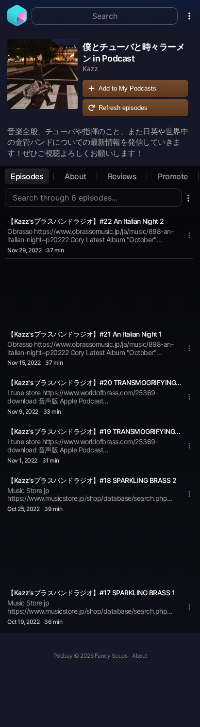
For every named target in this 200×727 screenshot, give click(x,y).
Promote (173, 176)
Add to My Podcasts (127, 88)
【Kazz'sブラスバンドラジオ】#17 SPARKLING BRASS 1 (91, 592)
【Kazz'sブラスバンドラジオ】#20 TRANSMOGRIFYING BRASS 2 (94, 382)
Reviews (122, 176)
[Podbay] (17, 23)
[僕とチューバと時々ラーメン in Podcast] (42, 80)
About (75, 176)
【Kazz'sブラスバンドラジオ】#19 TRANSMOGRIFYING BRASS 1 (94, 431)
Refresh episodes (123, 107)
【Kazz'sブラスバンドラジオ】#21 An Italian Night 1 (84, 334)
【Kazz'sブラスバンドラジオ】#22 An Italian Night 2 (85, 221)
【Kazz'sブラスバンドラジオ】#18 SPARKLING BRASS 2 (91, 480)
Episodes (27, 176)
